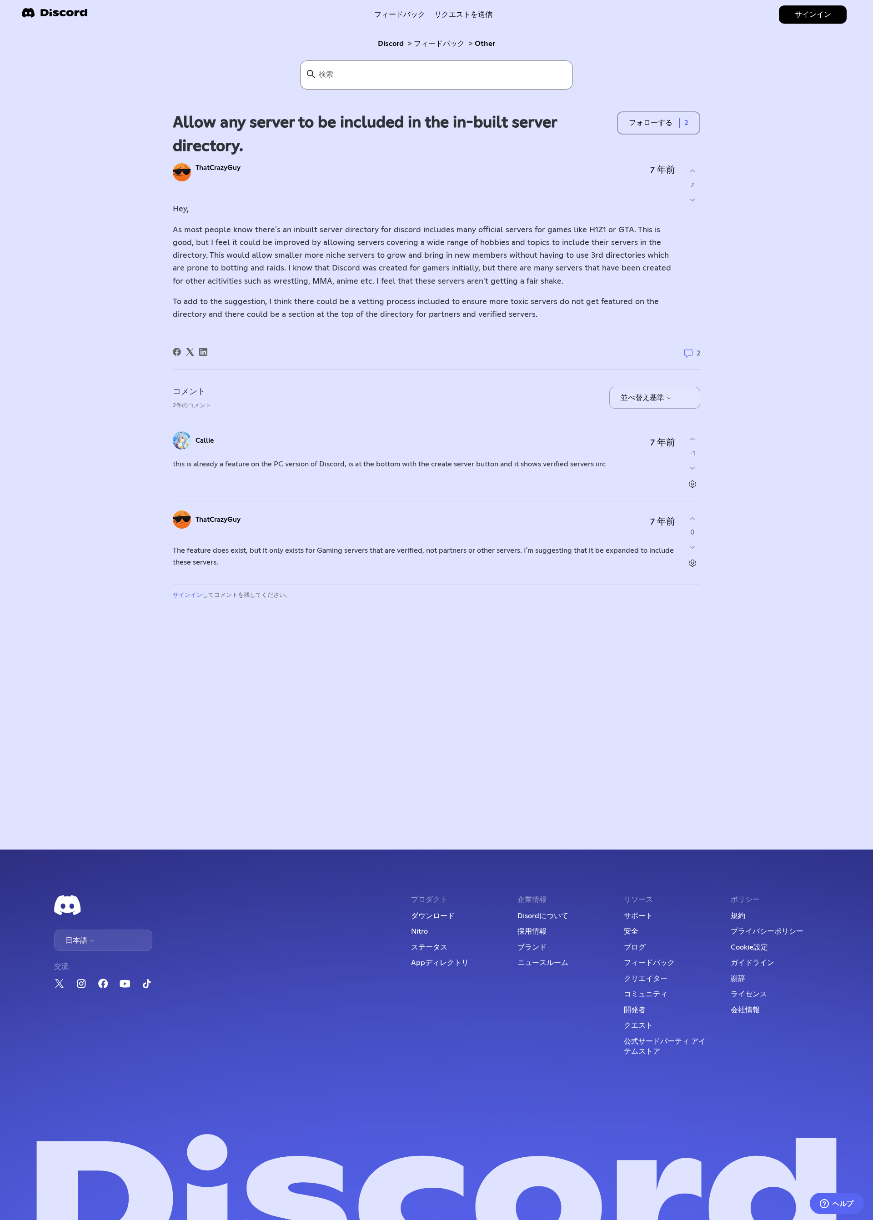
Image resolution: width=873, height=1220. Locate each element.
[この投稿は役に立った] (692, 171)
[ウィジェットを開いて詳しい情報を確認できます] (837, 1204)
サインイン (187, 595)
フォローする (650, 122)
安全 (631, 931)
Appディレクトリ (440, 962)
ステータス (429, 947)
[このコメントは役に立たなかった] (692, 468)
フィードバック (399, 14)
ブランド (532, 947)
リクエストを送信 (463, 14)
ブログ (635, 947)
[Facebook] (177, 352)
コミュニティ (645, 994)
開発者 (635, 1010)
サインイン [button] (813, 14)
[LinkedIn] (203, 352)
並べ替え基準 (643, 397)
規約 (738, 916)
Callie (205, 440)
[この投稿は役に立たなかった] (692, 200)
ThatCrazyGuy (218, 168)
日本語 (77, 940)
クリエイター (645, 978)
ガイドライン (752, 962)
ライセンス (749, 994)
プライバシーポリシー (767, 931)
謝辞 (738, 978)
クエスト (638, 1025)
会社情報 (745, 1010)
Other (485, 43)
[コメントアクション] (692, 484)
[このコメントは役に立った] (692, 439)
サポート (638, 916)
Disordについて (542, 916)
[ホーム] (54, 15)
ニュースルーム (542, 962)
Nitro (419, 931)
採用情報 (532, 931)
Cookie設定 (749, 947)
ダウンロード (433, 916)
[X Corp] (190, 352)
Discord (391, 43)
